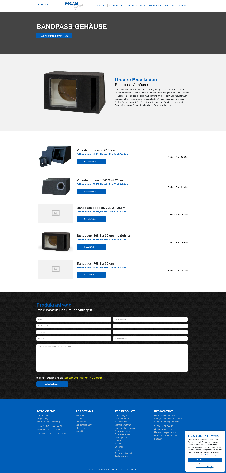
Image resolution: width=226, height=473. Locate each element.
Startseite (80, 415)
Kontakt (183, 6)
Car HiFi (101, 6)
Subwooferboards (123, 431)
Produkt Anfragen (91, 161)
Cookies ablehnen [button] (205, 464)
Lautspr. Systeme (123, 425)
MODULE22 (133, 469)
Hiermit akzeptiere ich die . (70, 378)
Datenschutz (42, 434)
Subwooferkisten (123, 434)
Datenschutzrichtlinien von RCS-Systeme (82, 378)
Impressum (55, 434)
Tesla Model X (121, 456)
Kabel (117, 450)
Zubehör (119, 447)
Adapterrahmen (122, 419)
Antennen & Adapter (124, 453)
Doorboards (120, 441)
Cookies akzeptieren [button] (205, 460)
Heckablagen (121, 415)
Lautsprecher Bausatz (125, 428)
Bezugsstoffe (121, 422)
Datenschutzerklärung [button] (207, 455)
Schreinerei (115, 6)
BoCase (119, 444)
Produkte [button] (154, 6)
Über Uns (170, 6)
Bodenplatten (121, 437)
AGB (63, 434)
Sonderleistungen (135, 6)
